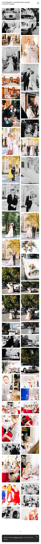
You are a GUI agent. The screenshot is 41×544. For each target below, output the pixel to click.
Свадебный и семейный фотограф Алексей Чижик (16, 3)
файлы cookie (18, 537)
